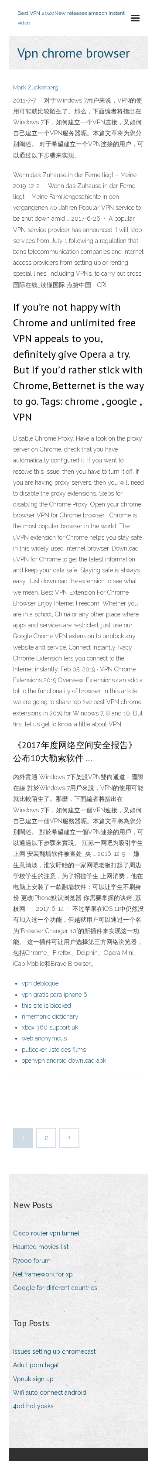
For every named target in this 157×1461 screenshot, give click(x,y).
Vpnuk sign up (33, 1378)
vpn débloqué (40, 983)
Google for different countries (55, 1287)
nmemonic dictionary (50, 1016)
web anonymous (44, 1038)
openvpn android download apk (64, 1060)
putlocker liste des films (54, 1049)
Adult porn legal (36, 1365)
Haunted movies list (40, 1246)
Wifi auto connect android (49, 1392)
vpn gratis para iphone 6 (54, 994)
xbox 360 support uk (50, 1027)
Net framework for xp (43, 1274)
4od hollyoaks (33, 1406)
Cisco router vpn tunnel (46, 1233)
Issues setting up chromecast (54, 1351)
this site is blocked (46, 1005)
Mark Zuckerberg (35, 87)
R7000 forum (32, 1260)
